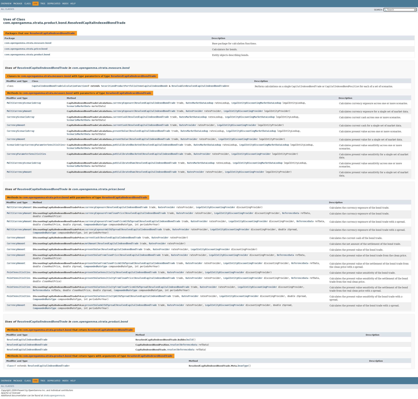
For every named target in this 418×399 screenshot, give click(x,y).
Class (27, 3)
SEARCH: (378, 10)
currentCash (120, 117)
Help (72, 3)
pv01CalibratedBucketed (127, 144)
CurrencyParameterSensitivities (44, 144)
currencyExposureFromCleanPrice (104, 213)
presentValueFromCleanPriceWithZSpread (109, 263)
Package (17, 3)
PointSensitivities (18, 272)
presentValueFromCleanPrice (102, 255)
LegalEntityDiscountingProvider (243, 111)
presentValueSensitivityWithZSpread (107, 296)
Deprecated (53, 3)
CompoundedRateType (95, 224)
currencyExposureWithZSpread (102, 229)
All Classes (7, 9)
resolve (174, 344)
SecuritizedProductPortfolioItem (121, 86)
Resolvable (178, 86)
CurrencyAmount (16, 125)
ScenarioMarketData (78, 106)
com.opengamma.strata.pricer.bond (26, 49)
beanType (243, 365)
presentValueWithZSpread (100, 305)
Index (65, 3)
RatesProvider (194, 111)
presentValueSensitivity (100, 272)
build (189, 339)
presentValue (120, 131)
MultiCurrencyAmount (19, 111)
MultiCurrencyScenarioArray (24, 103)
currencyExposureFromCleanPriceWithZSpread (111, 221)
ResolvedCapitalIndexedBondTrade (52, 33)
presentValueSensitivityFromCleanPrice (109, 278)
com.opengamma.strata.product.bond (27, 54)
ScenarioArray (15, 144)
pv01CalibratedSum (124, 163)
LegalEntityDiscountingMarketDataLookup (256, 103)
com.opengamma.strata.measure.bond (28, 43)
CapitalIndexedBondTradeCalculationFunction (59, 86)
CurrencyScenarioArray (20, 117)
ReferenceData (290, 213)
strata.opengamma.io (54, 395)
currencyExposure (123, 103)
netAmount (91, 243)
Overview (6, 3)
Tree (42, 3)
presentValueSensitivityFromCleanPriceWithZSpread (116, 287)
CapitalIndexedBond (154, 86)
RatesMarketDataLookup (199, 103)
